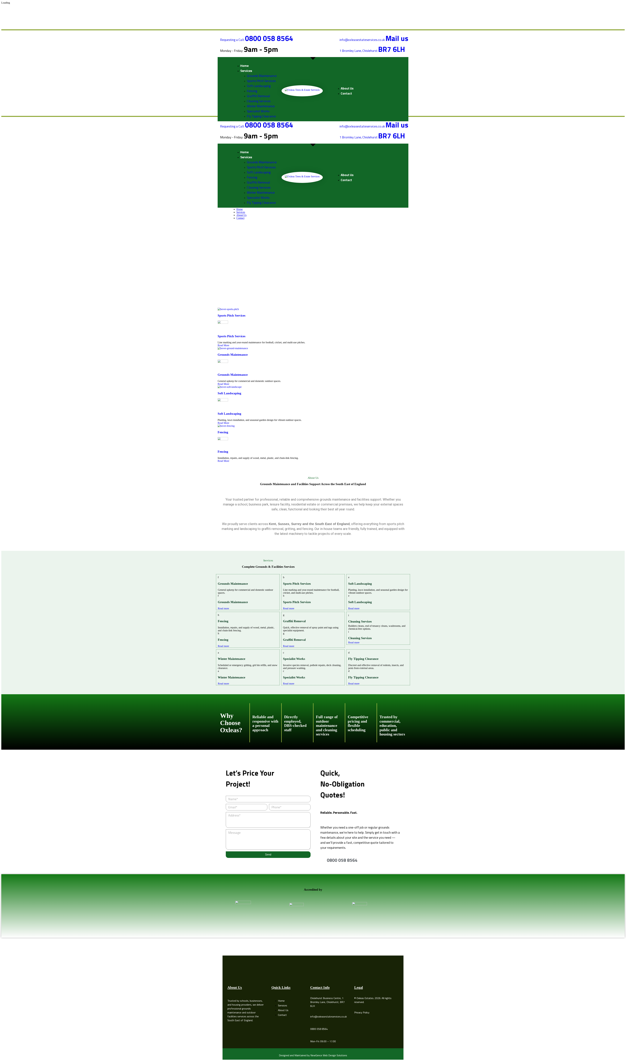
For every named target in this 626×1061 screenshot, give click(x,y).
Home (239, 209)
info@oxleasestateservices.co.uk (328, 1016)
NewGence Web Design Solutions (328, 1055)
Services (240, 212)
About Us (241, 215)
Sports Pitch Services (231, 336)
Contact (240, 218)
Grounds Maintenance (233, 354)
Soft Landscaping (229, 393)
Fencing (223, 432)
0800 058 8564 (319, 1029)
